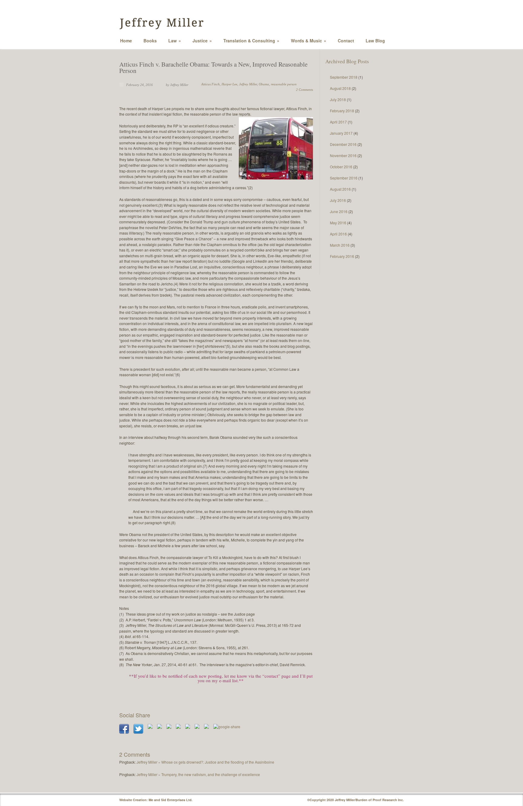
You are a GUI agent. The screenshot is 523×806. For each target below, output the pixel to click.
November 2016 (343, 155)
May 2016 (338, 222)
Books (150, 41)
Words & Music (308, 41)
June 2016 (338, 211)
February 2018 (342, 110)
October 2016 (341, 166)
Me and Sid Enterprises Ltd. (170, 800)
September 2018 (343, 77)
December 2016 (343, 144)
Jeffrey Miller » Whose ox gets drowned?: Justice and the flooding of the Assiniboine (205, 762)
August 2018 (340, 88)
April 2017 (338, 121)
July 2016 (338, 200)
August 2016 (340, 189)
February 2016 (342, 256)
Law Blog (375, 41)
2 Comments (304, 89)
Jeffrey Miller (248, 84)
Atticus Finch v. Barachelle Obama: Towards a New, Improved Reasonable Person (213, 67)
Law (174, 41)
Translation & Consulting (251, 41)
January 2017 (341, 133)
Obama (264, 84)
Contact (346, 41)
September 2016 (343, 177)
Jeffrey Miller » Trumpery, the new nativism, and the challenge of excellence (198, 774)
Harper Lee (229, 84)
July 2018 (338, 99)
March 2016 (340, 245)
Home (126, 41)
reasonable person (284, 84)
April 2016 (338, 233)
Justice (202, 41)
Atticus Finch (210, 84)
